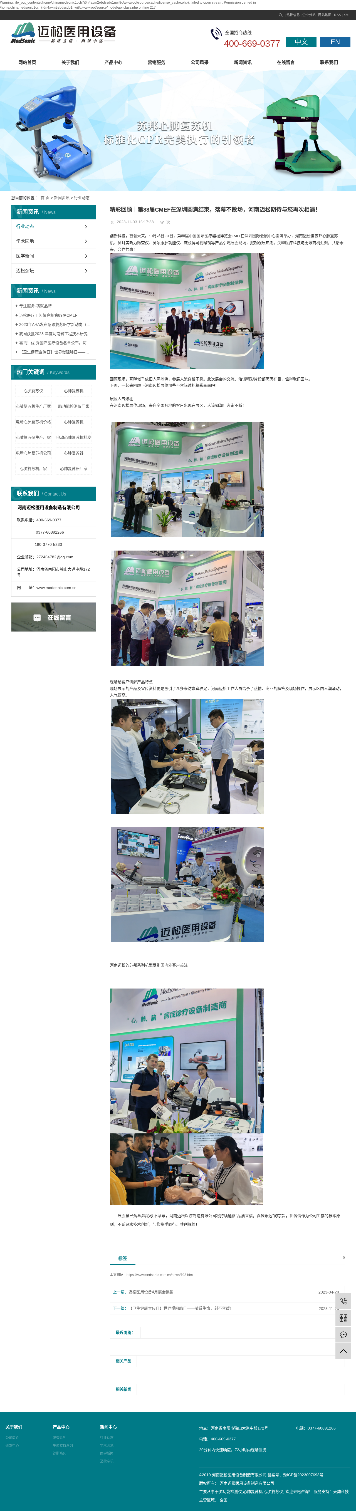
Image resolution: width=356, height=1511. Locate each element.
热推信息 (293, 15)
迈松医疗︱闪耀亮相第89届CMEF (48, 315)
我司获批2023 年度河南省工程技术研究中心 (55, 333)
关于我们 (70, 62)
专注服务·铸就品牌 (35, 306)
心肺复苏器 (73, 453)
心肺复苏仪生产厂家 (33, 437)
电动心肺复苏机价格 (33, 422)
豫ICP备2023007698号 (303, 1475)
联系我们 (329, 62)
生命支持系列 (63, 1446)
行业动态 (82, 197)
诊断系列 (59, 1453)
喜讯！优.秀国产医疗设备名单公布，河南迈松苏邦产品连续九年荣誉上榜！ (55, 343)
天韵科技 (341, 1491)
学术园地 (25, 241)
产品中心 (113, 62)
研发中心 (12, 1446)
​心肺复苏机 (73, 390)
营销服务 (156, 62)
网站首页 (27, 62)
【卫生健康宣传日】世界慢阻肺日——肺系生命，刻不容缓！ (55, 352)
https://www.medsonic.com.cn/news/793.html (160, 1275)
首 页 (45, 197)
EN (335, 42)
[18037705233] (343, 1301)
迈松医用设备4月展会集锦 (151, 1292)
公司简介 (12, 1438)
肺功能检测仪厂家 (73, 406)
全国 (224, 1500)
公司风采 (200, 62)
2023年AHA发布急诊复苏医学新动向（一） (55, 324)
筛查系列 (59, 1438)
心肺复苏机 (73, 422)
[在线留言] (343, 1334)
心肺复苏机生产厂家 (33, 406)
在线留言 (286, 62)
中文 (301, 42)
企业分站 (309, 15)
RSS (337, 15)
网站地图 (325, 15)
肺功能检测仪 (230, 1491)
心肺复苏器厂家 (73, 468)
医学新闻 (25, 256)
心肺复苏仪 (33, 390)
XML (346, 15)
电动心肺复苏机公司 (33, 453)
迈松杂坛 (25, 270)
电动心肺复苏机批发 (73, 437)
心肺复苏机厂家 (33, 468)
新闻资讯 (243, 62)
